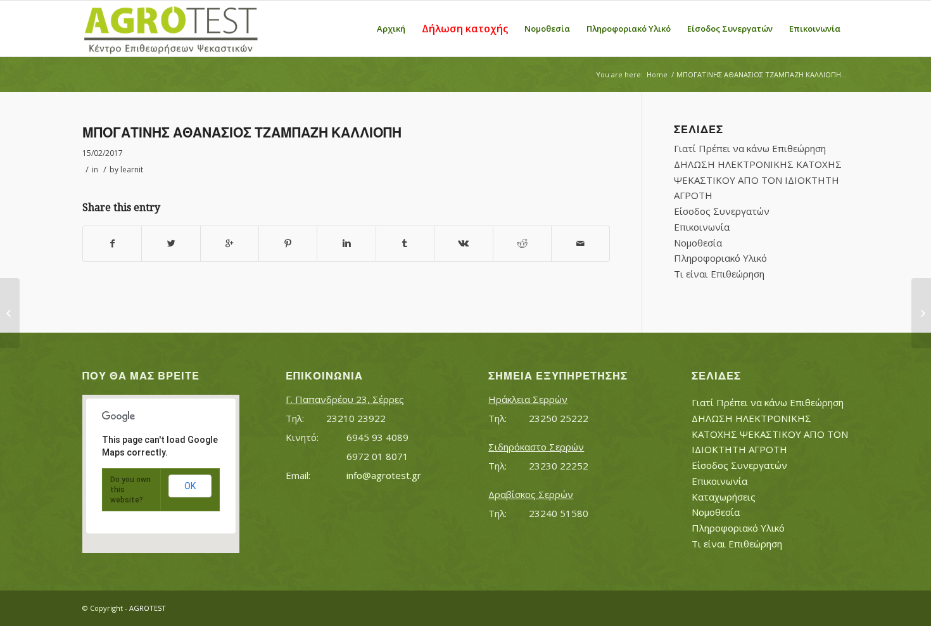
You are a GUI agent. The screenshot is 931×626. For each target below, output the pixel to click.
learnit (131, 169)
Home (657, 74)
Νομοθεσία (698, 242)
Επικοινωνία (702, 226)
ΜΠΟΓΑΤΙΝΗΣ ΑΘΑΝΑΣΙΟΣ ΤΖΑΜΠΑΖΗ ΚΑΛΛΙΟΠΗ (242, 133)
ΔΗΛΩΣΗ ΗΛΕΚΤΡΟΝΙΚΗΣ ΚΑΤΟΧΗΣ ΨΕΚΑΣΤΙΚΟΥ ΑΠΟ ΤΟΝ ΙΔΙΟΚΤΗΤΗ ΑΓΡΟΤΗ (758, 180)
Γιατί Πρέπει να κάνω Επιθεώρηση (750, 148)
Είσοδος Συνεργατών (722, 211)
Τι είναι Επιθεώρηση (719, 273)
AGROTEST (147, 608)
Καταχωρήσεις (724, 496)
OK (190, 486)
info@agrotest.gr (383, 475)
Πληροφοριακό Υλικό (720, 258)
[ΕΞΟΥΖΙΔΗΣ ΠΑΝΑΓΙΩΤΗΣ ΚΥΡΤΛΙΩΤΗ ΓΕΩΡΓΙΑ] (10, 313)
